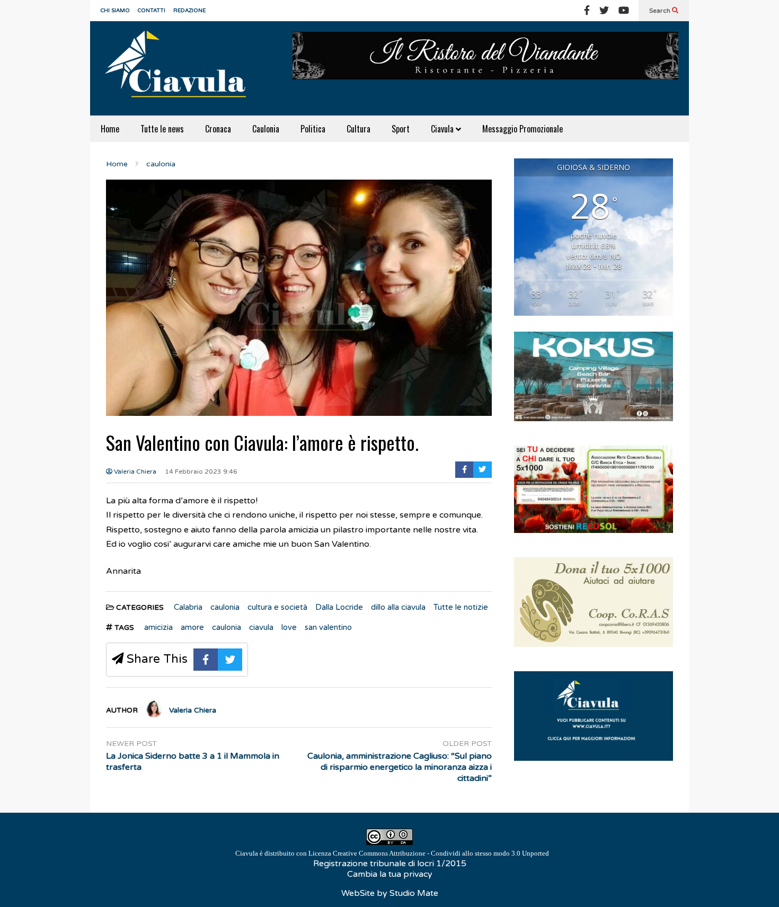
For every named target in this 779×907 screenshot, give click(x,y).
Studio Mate (414, 893)
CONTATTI (151, 10)
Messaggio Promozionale (522, 128)
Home (110, 128)
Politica (312, 128)
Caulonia (265, 128)
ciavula (261, 627)
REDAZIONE (189, 10)
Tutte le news (162, 128)
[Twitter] (604, 10)
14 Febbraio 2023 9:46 (201, 471)
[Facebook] (587, 10)
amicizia (158, 627)
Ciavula (443, 128)
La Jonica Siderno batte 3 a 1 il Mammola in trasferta (192, 761)
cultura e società (277, 607)
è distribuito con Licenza (392, 853)
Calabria (188, 607)
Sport (401, 128)
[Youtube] (623, 10)
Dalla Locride (339, 607)
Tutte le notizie (460, 607)
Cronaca (218, 128)
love (289, 627)
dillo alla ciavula (398, 607)
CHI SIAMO (115, 10)
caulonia (225, 607)
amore (192, 627)
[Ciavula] (180, 68)
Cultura (358, 128)
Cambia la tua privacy (389, 874)
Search (660, 10)
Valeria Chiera (134, 471)
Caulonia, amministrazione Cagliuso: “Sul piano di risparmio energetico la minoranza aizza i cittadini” (399, 767)
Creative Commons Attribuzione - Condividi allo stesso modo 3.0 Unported (441, 853)
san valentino (328, 627)
